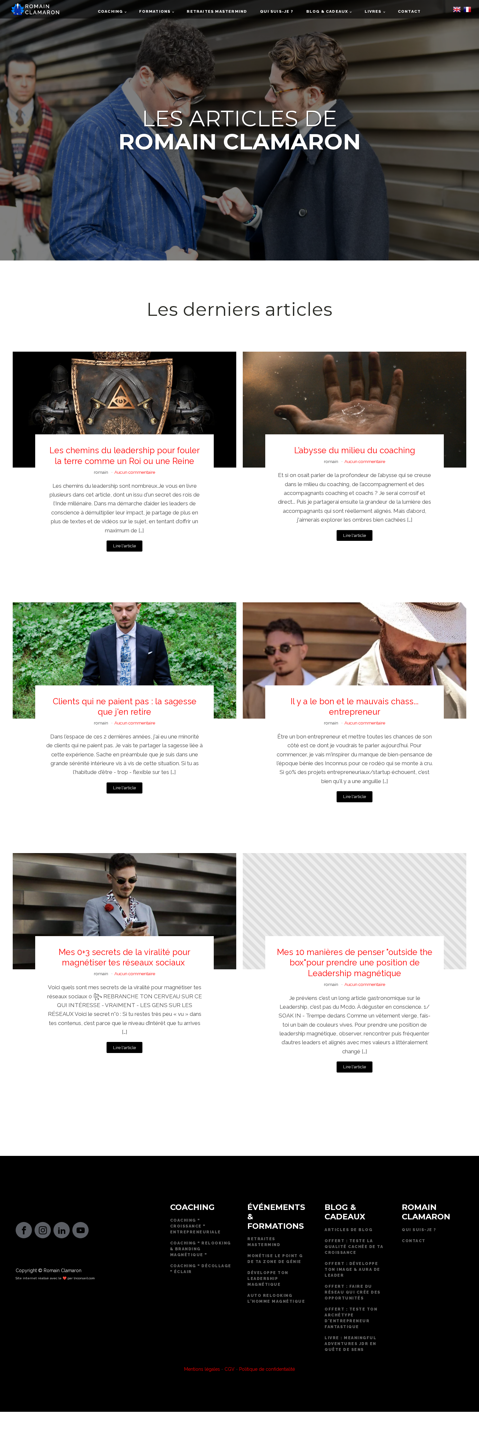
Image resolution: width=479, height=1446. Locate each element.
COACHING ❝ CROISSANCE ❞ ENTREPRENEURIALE (195, 1226)
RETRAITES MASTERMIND (263, 1242)
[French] (467, 11)
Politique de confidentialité (267, 1369)
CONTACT (414, 1241)
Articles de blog (348, 1230)
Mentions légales (202, 1369)
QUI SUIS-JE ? (419, 1230)
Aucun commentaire (134, 472)
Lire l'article (124, 545)
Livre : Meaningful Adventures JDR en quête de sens (350, 1344)
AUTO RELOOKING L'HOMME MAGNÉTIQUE (276, 1298)
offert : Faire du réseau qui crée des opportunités (353, 1292)
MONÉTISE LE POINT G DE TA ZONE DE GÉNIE (275, 1259)
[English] (457, 11)
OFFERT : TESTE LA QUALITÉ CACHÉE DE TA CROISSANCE (354, 1247)
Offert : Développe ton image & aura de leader (352, 1269)
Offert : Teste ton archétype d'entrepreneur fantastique (351, 1318)
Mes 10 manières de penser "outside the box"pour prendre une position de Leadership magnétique (354, 962)
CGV (230, 1369)
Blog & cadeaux (327, 11)
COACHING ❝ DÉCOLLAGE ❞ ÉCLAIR (200, 1269)
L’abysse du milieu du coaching (354, 450)
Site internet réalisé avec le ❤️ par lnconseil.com (55, 1278)
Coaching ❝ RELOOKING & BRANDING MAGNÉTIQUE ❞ (200, 1249)
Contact (409, 11)
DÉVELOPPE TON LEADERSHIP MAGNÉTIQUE (267, 1279)
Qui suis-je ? (276, 11)
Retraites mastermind (217, 11)
